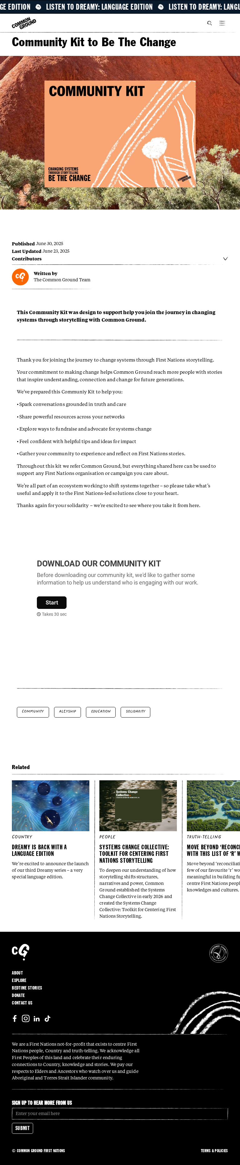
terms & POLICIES (214, 1150)
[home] (24, 23)
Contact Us (22, 1002)
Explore (19, 980)
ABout (17, 972)
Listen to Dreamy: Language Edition (106, 7)
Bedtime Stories (27, 987)
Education (101, 711)
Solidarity (135, 711)
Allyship (67, 711)
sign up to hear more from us (42, 1102)
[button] (222, 23)
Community (33, 711)
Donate (18, 995)
